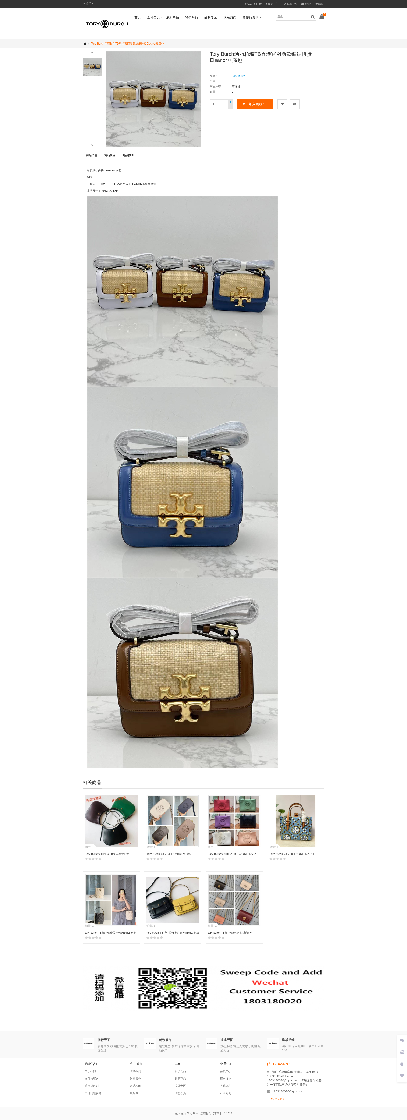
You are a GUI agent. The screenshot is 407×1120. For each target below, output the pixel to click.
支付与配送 (92, 1078)
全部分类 (153, 17)
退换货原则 (92, 1085)
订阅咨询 (225, 1093)
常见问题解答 (93, 1093)
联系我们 (229, 17)
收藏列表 (225, 1085)
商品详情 (91, 155)
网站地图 (135, 1085)
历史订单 (225, 1078)
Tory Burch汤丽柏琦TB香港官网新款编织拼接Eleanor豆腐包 (127, 43)
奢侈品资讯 (250, 17)
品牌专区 (210, 17)
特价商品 (191, 17)
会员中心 (225, 1071)
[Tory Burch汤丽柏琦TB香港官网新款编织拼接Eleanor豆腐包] (92, 67)
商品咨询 (128, 155)
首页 (137, 17)
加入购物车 (257, 104)
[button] (92, 52)
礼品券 (134, 1093)
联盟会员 (180, 1093)
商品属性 (109, 155)
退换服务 (135, 1078)
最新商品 (172, 17)
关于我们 (90, 1071)
